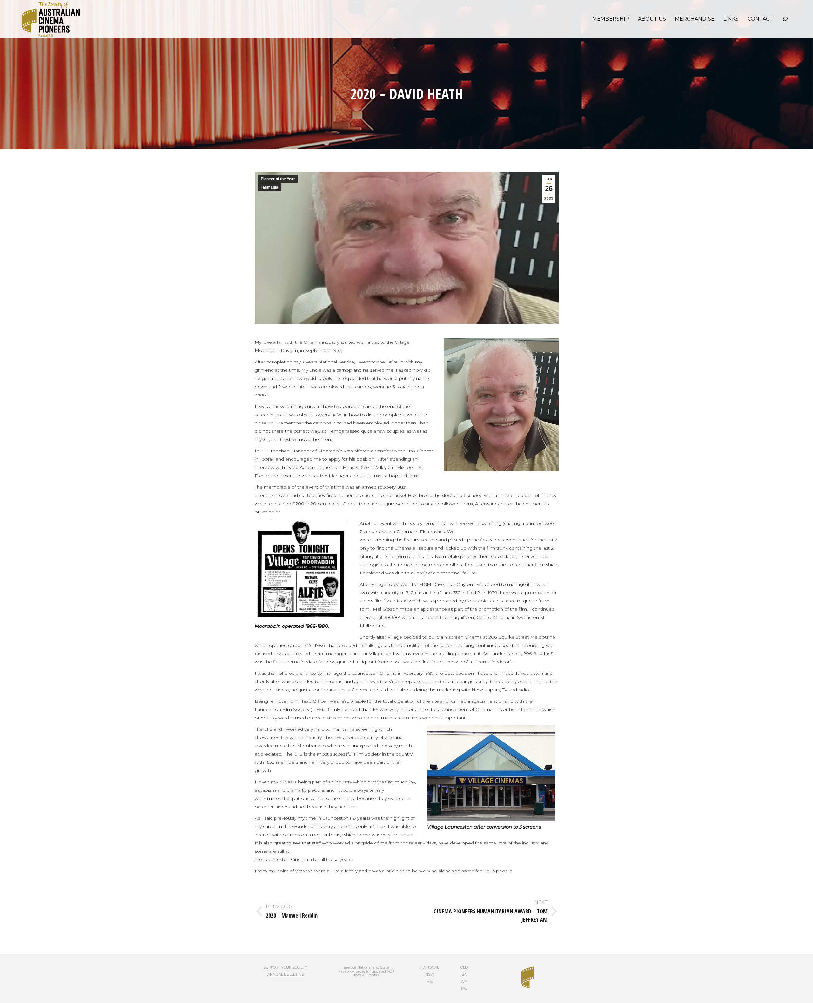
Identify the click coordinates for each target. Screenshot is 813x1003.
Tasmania (269, 187)
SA (464, 974)
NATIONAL (429, 967)
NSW (429, 974)
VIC (430, 981)
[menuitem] (610, 19)
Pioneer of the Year (278, 179)
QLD (464, 967)
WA (464, 981)
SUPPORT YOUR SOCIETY (285, 967)
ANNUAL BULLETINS (285, 974)
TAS (463, 988)
